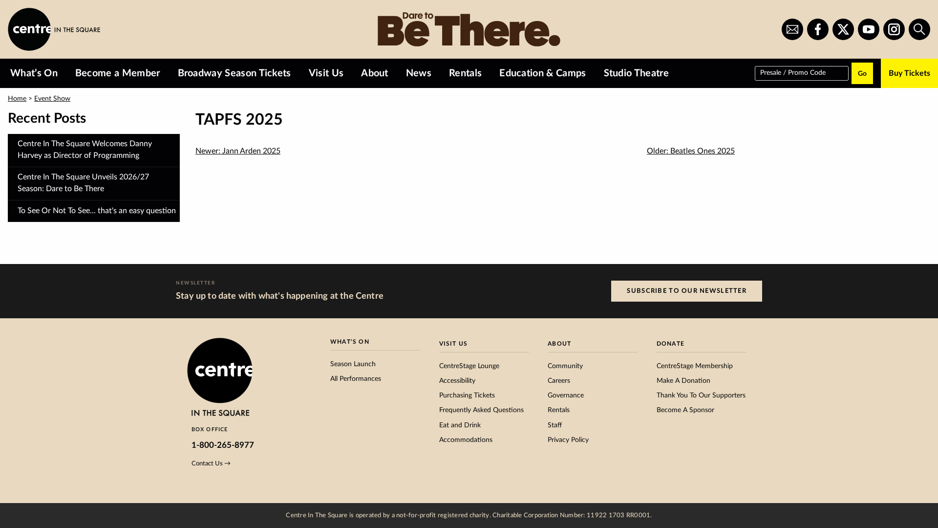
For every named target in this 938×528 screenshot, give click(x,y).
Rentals (465, 73)
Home (17, 98)
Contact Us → (211, 463)
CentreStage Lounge (469, 366)
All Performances (355, 378)
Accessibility (457, 380)
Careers (559, 380)
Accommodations (465, 440)
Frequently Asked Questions (481, 410)
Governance (566, 395)
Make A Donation (683, 380)
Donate (670, 344)
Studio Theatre (636, 73)
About (374, 73)
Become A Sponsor (685, 410)
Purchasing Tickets (467, 395)
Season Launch (353, 364)
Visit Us (326, 73)
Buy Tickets (909, 73)
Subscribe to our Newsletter (686, 291)
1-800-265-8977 (223, 445)
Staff (555, 425)
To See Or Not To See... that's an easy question (97, 211)
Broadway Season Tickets (234, 73)
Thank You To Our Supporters (701, 395)
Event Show (52, 98)
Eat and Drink (460, 425)
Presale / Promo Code (793, 72)
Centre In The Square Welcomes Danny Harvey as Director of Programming (85, 149)
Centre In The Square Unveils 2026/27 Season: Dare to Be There (83, 183)
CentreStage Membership (695, 366)
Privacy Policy (568, 440)
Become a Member (117, 73)
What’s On (34, 73)
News (418, 73)
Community (565, 366)
